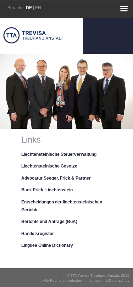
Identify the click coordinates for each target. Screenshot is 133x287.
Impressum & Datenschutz (108, 280)
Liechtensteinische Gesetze (49, 166)
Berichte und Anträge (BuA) (49, 221)
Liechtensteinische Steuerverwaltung (58, 154)
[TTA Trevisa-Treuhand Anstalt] (33, 50)
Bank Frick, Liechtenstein (47, 189)
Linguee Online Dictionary (47, 245)
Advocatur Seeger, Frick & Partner (56, 178)
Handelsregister (37, 233)
